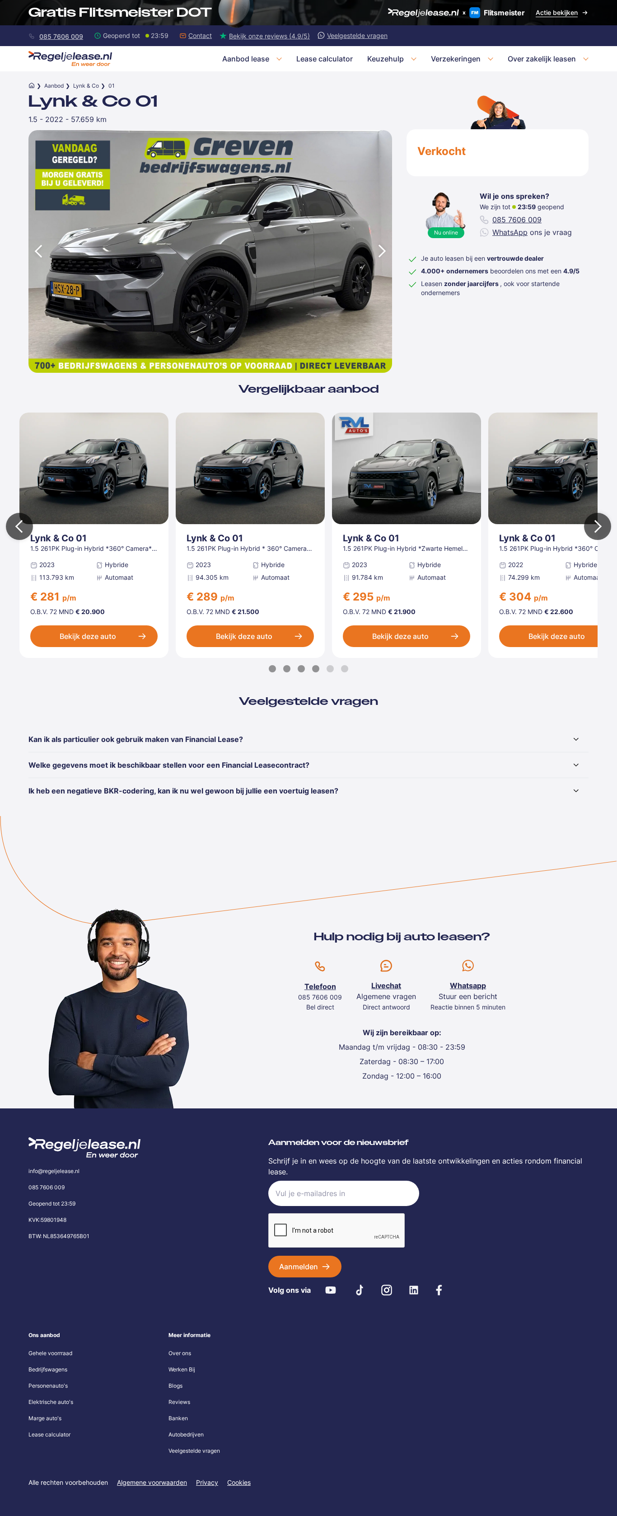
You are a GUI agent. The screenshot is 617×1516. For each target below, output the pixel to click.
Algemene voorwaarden (152, 1482)
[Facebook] (439, 1290)
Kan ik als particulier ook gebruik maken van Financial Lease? (135, 739)
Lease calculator (49, 1434)
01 (111, 85)
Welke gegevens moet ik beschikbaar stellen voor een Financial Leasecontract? (168, 765)
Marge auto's (44, 1418)
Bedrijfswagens (47, 1369)
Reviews (179, 1402)
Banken (178, 1418)
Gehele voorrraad (50, 1353)
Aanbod (54, 85)
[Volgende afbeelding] (383, 251)
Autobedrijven (186, 1434)
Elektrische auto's (50, 1402)
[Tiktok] (360, 1290)
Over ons (179, 1353)
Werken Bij (181, 1369)
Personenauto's (48, 1385)
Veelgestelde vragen (194, 1451)
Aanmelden (298, 1267)
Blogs (175, 1385)
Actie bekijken (557, 12)
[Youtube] (331, 1290)
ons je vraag (532, 232)
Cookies (239, 1482)
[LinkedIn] (414, 1290)
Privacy (207, 1482)
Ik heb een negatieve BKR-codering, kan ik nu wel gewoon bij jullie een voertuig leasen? (183, 791)
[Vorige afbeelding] (37, 251)
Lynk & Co (86, 85)
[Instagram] (386, 1290)
